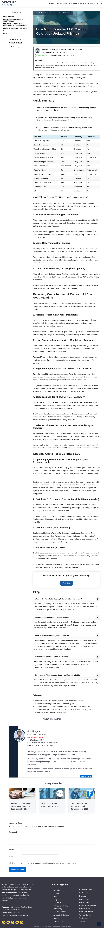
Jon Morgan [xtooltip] (56, 49)
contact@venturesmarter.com (17, 915)
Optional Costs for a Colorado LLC (15, 29)
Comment (13, 832)
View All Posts (86, 776)
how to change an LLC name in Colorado (61, 288)
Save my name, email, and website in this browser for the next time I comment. (44, 863)
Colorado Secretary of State (76, 220)
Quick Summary (9, 16)
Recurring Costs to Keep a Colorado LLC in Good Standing (15, 25)
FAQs (5, 33)
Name (12, 849)
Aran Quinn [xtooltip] (56, 55)
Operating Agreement (42, 178)
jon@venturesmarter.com (36, 737)
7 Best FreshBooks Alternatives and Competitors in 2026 (79, 806)
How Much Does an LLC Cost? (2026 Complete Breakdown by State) (21, 806)
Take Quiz (66, 583)
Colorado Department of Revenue (49, 414)
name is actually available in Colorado (56, 260)
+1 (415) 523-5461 (14, 912)
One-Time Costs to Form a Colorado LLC (13, 20)
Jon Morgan (33, 731)
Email (12, 856)
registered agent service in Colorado (48, 385)
